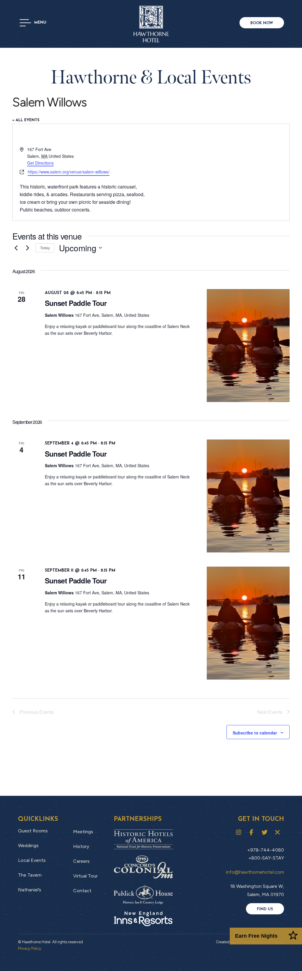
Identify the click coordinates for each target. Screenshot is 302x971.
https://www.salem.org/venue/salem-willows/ (68, 172)
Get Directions (40, 163)
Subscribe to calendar (255, 733)
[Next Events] (27, 247)
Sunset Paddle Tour (76, 303)
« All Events (26, 120)
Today (45, 247)
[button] (33, 23)
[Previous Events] (15, 247)
